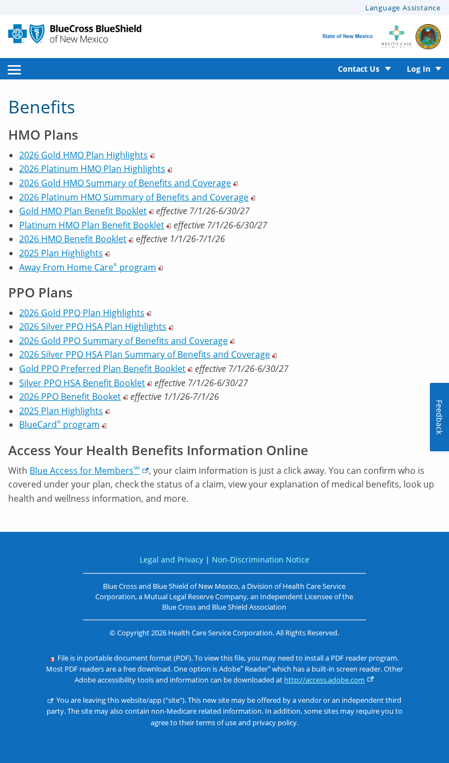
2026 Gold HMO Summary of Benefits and (125, 183)
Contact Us (358, 69)
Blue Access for (85, 470)
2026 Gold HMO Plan (83, 155)
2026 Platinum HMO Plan (92, 169)
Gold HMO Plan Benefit (83, 211)
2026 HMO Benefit (72, 239)
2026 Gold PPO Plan (82, 313)
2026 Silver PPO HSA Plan (92, 326)
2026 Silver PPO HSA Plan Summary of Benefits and (144, 354)
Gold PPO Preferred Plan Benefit (102, 369)
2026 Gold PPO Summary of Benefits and (123, 341)
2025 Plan (61, 253)
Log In (418, 69)
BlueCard (59, 424)
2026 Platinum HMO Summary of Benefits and (134, 197)
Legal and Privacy (171, 559)
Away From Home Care (87, 267)
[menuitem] (14, 68)
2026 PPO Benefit (70, 397)
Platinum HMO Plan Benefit (91, 225)
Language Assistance (403, 8)
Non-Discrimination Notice (260, 559)
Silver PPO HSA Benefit (82, 383)
